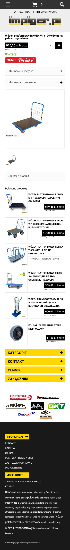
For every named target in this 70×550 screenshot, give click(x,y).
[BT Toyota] (21, 395)
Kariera (10, 448)
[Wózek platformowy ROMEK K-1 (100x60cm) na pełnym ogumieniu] (16, 193)
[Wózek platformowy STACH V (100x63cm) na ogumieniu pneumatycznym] (16, 219)
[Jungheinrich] (48, 395)
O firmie (10, 453)
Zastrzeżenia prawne (18, 462)
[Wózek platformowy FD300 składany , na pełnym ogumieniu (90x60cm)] (16, 272)
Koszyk (9, 486)
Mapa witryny (13, 467)
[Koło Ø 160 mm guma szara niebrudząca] (16, 324)
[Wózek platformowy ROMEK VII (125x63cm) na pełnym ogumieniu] (35, 91)
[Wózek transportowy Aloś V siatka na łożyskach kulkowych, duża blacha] (16, 298)
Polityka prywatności (19, 457)
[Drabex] (27, 412)
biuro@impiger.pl (48, 12)
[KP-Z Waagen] (37, 403)
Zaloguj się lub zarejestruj (23, 481)
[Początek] (35, 19)
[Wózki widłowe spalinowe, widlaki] (46, 412)
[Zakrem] (15, 403)
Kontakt (10, 443)
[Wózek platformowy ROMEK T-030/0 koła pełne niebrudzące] (16, 245)
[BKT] (56, 403)
